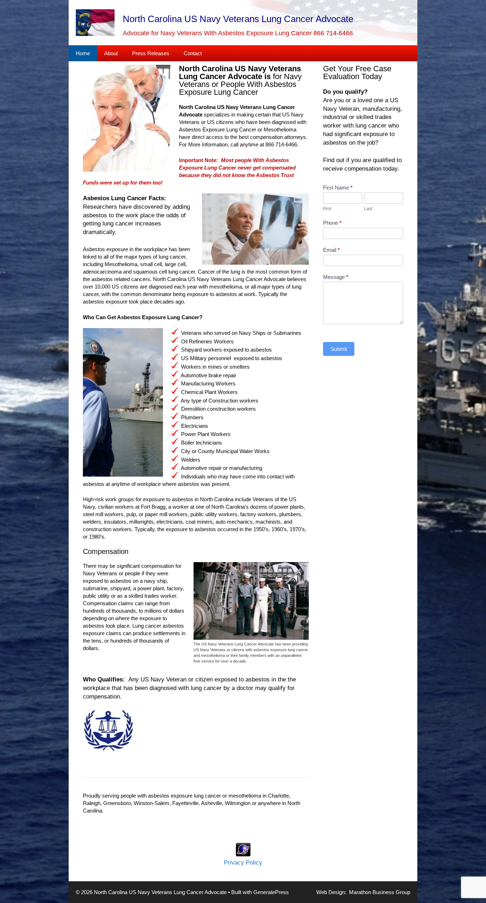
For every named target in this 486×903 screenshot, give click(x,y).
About (111, 53)
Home (83, 53)
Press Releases (150, 53)
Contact (193, 53)
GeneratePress (271, 892)
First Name (338, 188)
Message (335, 277)
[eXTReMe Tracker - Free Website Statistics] (243, 854)
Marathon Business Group (379, 892)
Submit (339, 349)
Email (331, 250)
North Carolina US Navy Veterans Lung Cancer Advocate (238, 19)
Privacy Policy (243, 862)
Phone (332, 223)
